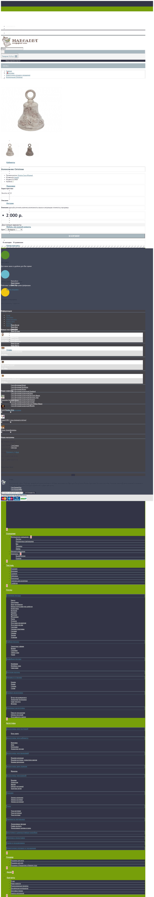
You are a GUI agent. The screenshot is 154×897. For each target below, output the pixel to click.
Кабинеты (10, 162)
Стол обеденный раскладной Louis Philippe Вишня (26, 404)
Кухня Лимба (15, 339)
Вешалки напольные (17, 758)
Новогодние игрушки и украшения (21, 848)
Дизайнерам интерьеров (19, 888)
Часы (8, 806)
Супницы (13, 633)
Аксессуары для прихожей (17, 753)
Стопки (13, 688)
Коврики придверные (17, 762)
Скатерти (14, 574)
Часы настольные (16, 813)
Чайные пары (15, 653)
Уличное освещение (18, 551)
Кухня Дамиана (16, 333)
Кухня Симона (15, 283)
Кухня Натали (15, 343)
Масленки (14, 615)
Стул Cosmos (15, 446)
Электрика (15, 554)
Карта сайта (10, 321)
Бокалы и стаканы (14, 677)
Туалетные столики (17, 218)
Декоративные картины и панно (21, 828)
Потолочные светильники (25, 541)
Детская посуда (13, 672)
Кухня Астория (15, 331)
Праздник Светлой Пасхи (10, 400)
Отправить (30, 493)
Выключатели (20, 556)
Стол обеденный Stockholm (19, 387)
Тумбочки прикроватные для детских (22, 210)
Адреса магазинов (17, 893)
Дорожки (14, 571)
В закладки (7, 242)
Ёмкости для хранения (18, 713)
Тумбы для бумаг (16, 173)
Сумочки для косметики (19, 581)
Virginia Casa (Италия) (25, 175)
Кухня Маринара (16, 341)
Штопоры (14, 704)
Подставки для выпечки (18, 623)
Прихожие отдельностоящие (20, 191)
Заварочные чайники (17, 646)
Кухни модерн (12, 289)
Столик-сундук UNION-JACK (10, 379)
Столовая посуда (13, 595)
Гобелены (14, 576)
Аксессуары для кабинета (17, 738)
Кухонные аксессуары (15, 708)
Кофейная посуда (13, 659)
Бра (17, 544)
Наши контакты (11, 319)
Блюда (13, 600)
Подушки (14, 569)
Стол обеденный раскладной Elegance (23, 400)
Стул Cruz (14, 448)
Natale (16, 177)
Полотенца (15, 578)
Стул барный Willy (16, 489)
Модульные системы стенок (20, 180)
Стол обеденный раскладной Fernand (22, 402)
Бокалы (13, 682)
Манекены (14, 771)
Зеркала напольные (17, 798)
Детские (10, 203)
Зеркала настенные (17, 800)
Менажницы (15, 617)
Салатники (14, 627)
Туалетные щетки (16, 788)
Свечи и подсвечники (15, 843)
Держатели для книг (17, 749)
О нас (13, 881)
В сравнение (18, 242)
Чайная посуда (12, 642)
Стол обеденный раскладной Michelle (23, 406)
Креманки (14, 611)
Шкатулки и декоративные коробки (21, 832)
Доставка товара (17, 891)
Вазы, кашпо (15, 733)
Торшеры (19, 546)
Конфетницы (15, 609)
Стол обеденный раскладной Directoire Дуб (24, 398)
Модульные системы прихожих (21, 193)
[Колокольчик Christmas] (31, 140)
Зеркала (9, 793)
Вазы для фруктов (17, 604)
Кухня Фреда (15, 345)
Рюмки (13, 684)
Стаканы (13, 686)
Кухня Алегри (15, 325)
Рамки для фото (16, 826)
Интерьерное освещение (20, 537)
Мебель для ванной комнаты (18, 227)
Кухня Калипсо (15, 335)
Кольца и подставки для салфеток (22, 606)
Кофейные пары (16, 666)
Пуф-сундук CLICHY (7, 365)
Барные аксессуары (14, 693)
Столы (9, 350)
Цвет (3, 230)
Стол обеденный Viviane (18, 389)
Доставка (9, 317)
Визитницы (14, 743)
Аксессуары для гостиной (17, 729)
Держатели (14, 782)
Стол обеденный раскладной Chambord (23, 391)
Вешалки (13, 780)
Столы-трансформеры (8, 430)
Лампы (18, 549)
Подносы (14, 621)
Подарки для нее (17, 863)
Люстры (18, 539)
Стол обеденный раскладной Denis (22, 393)
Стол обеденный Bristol (18, 385)
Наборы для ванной (17, 786)
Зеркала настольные (17, 802)
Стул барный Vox (16, 487)
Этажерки (14, 637)
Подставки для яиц (17, 625)
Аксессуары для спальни (16, 766)
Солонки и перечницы (17, 629)
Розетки (18, 558)
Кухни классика (12, 245)
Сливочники (14, 668)
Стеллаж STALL (6, 338)
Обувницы (14, 199)
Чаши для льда (16, 702)
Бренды (9, 326)
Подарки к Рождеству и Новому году (24, 865)
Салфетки (14, 583)
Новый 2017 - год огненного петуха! (13, 420)
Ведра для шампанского (19, 697)
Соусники (14, 631)
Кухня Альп (14, 327)
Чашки (13, 655)
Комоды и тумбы (16, 212)
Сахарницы (14, 650)
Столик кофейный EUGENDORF (11, 352)
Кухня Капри (14, 337)
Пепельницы (15, 747)
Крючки (13, 784)
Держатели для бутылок (19, 700)
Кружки (13, 648)
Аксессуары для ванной (16, 775)
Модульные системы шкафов (20, 197)
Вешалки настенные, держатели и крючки (24, 760)
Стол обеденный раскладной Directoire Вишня (25, 395)
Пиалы (13, 619)
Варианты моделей (17, 231)
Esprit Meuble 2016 (7, 410)
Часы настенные (16, 811)
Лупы (12, 745)
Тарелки (13, 635)
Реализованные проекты (19, 886)
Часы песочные (15, 815)
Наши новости (16, 883)
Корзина (9, 324)
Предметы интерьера (15, 819)
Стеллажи (14, 222)
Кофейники (14, 664)
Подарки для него (17, 861)
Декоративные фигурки (18, 824)
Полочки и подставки (15, 838)
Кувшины (14, 613)
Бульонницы (15, 602)
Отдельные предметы (18, 182)
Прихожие (10, 186)
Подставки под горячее (18, 717)
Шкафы (13, 195)
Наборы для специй (17, 715)
